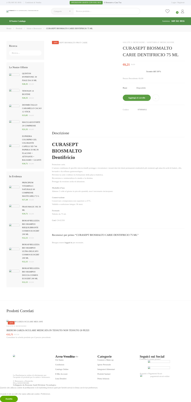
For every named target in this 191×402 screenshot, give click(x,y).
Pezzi (125, 88)
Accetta (8, 399)
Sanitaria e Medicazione (160, 42)
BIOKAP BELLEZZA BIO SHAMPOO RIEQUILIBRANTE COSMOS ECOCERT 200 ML (30, 227)
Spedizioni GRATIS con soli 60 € (86, 3)
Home (8, 28)
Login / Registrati (178, 3)
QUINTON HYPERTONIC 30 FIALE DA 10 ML (29, 76)
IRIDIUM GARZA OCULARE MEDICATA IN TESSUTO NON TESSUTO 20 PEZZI (47, 330)
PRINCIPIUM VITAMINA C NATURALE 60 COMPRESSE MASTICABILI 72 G (30, 189)
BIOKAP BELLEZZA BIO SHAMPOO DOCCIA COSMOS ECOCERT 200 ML (30, 273)
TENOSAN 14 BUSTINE (28, 92)
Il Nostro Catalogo (17, 21)
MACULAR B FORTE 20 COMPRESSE (31, 124)
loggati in (68, 243)
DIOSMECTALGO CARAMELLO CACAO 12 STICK (32, 108)
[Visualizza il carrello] (175, 11)
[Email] (129, 115)
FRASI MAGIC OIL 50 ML (31, 208)
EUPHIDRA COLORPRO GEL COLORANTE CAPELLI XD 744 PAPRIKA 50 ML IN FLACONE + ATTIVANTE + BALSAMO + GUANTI (31, 148)
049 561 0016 (178, 21)
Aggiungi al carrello (136, 98)
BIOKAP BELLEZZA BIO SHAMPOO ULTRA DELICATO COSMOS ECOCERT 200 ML (30, 251)
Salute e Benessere (34, 28)
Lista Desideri (156, 98)
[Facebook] (123, 115)
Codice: (126, 110)
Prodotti (19, 28)
